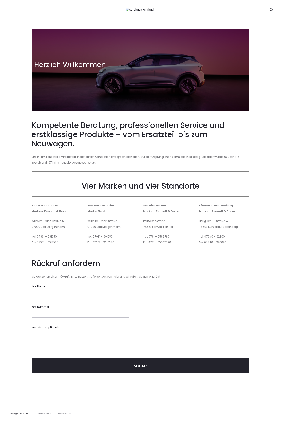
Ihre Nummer (40, 307)
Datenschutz (43, 413)
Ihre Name (38, 286)
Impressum (64, 413)
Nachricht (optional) (45, 327)
